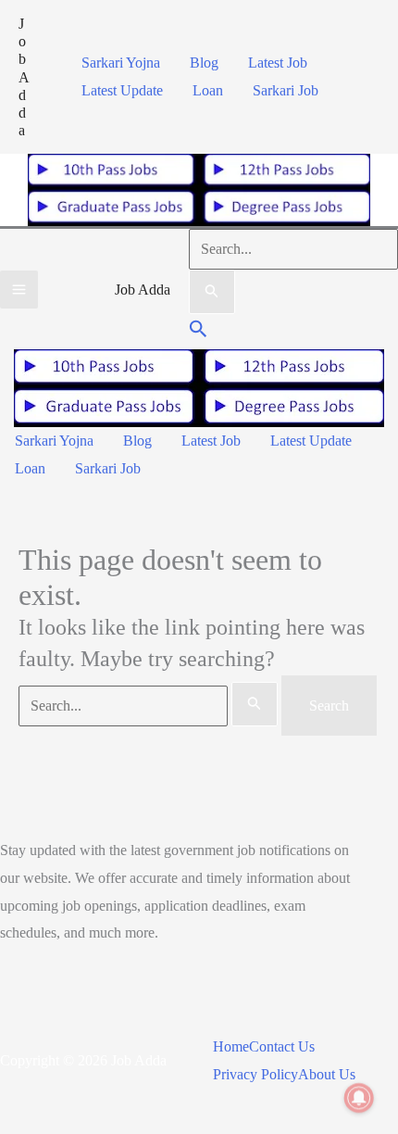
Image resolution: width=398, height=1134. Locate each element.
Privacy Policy (255, 1074)
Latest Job (277, 62)
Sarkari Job (285, 90)
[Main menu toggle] (19, 290)
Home (231, 1046)
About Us (326, 1074)
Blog (204, 62)
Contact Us (282, 1046)
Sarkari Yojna (120, 62)
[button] (198, 331)
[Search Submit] (212, 292)
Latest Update (122, 90)
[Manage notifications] (359, 1098)
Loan (208, 90)
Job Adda (24, 77)
